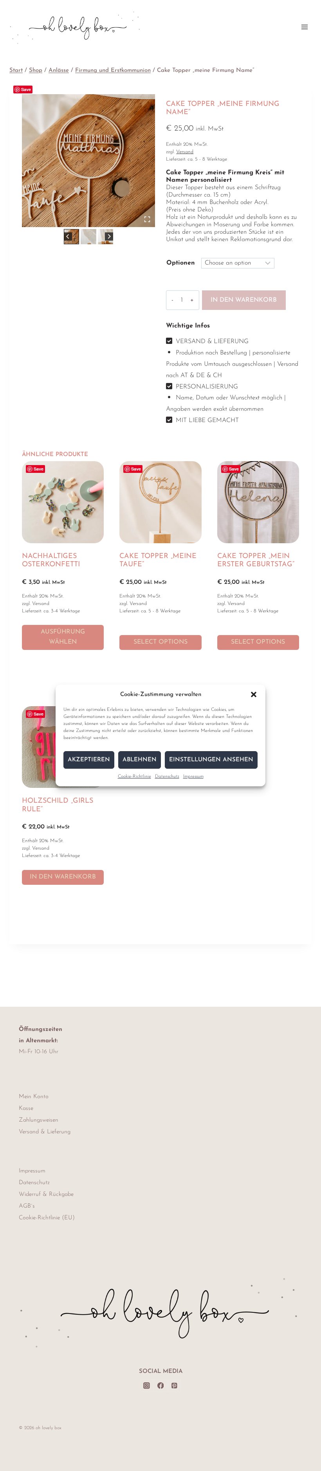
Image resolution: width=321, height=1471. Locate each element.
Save (26, 89)
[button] (254, 694)
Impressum (193, 776)
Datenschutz (167, 776)
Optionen (180, 263)
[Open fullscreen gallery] (147, 219)
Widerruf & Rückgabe (46, 1194)
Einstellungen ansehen (211, 760)
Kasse (26, 1108)
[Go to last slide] (68, 237)
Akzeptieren (89, 760)
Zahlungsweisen (38, 1120)
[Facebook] (160, 1385)
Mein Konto (34, 1097)
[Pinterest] (174, 1385)
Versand (184, 151)
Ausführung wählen (63, 637)
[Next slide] (109, 237)
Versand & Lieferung (44, 1132)
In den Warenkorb (244, 300)
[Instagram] (146, 1385)
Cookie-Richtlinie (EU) (47, 1218)
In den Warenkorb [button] (63, 877)
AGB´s (27, 1206)
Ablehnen (140, 760)
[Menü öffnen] (304, 27)
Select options (160, 642)
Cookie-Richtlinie (134, 776)
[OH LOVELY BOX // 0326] (88, 160)
